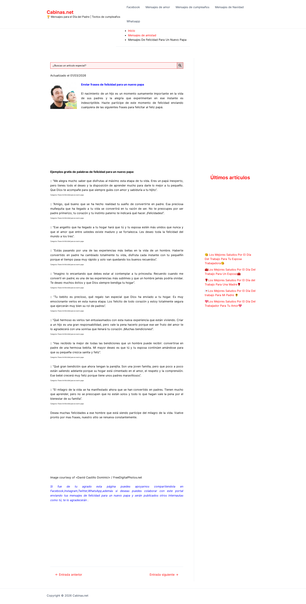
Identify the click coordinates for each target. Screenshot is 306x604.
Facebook (133, 7)
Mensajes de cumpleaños (192, 7)
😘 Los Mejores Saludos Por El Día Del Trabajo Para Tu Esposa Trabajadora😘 (228, 259)
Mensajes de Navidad (229, 7)
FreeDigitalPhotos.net (127, 477)
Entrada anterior (68, 574)
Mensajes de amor (158, 7)
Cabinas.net (60, 12)
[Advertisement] (116, 139)
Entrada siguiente (164, 574)
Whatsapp (133, 21)
